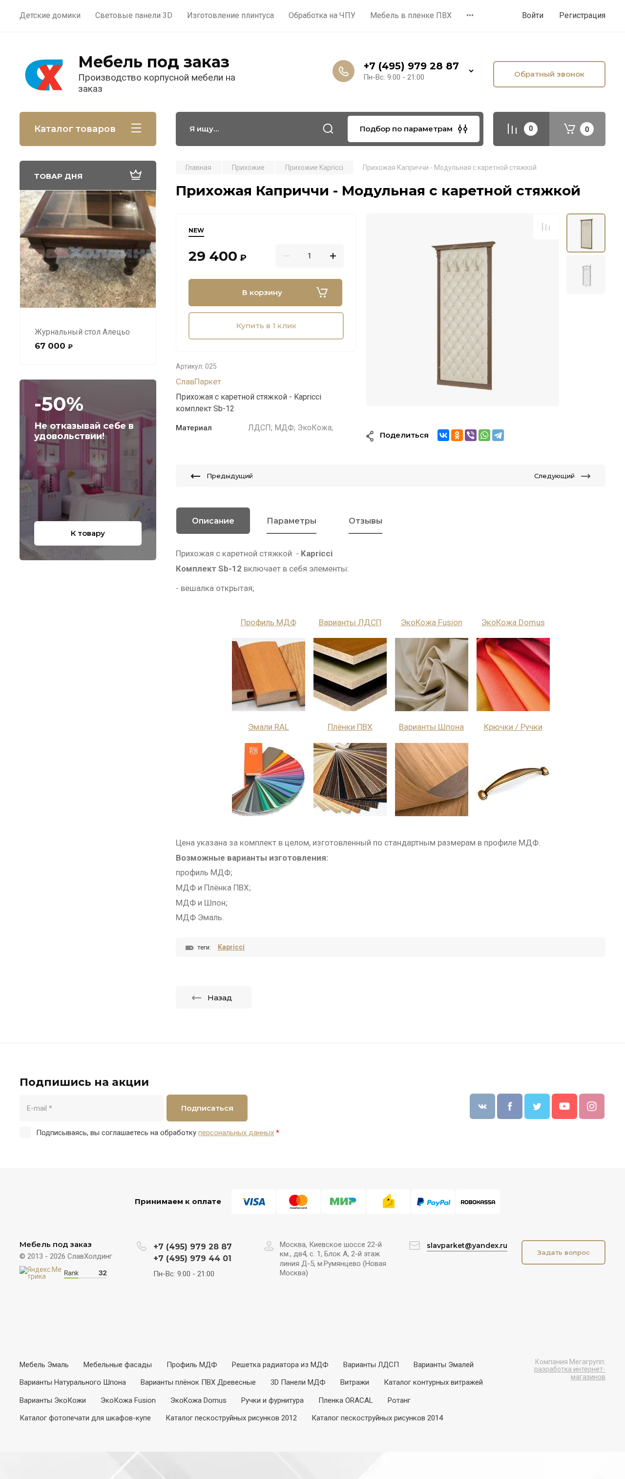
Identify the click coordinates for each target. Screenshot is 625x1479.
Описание (213, 521)
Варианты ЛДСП (350, 622)
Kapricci (231, 947)
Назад (220, 997)
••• (470, 15)
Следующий (554, 476)
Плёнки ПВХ (350, 727)
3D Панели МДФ (298, 1382)
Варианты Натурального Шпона (73, 1382)
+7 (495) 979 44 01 (192, 1258)
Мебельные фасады (117, 1364)
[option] (462, 309)
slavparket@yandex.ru (467, 1245)
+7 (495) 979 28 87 (411, 66)
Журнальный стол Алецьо (82, 332)
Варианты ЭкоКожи (53, 1400)
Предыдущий (230, 476)
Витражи (354, 1382)
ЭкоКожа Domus (513, 622)
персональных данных (236, 1132)
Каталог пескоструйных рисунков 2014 (377, 1418)
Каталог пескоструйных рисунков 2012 (231, 1418)
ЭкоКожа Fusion (431, 622)
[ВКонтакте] (443, 435)
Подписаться (207, 1108)
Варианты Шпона (431, 727)
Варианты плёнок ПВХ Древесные (198, 1382)
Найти (328, 129)
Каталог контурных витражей (433, 1382)
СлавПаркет (198, 381)
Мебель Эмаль (44, 1364)
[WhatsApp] (484, 435)
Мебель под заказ (153, 61)
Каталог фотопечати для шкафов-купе (85, 1418)
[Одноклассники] (457, 435)
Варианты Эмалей (444, 1364)
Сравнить (546, 226)
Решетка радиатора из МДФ (280, 1364)
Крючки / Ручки (513, 727)
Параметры (291, 521)
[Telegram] (498, 435)
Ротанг (399, 1400)
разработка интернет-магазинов (569, 1372)
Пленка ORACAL (345, 1400)
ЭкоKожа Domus (198, 1400)
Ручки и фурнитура (272, 1400)
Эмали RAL (268, 727)
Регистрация (582, 15)
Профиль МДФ (268, 622)
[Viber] (471, 435)
